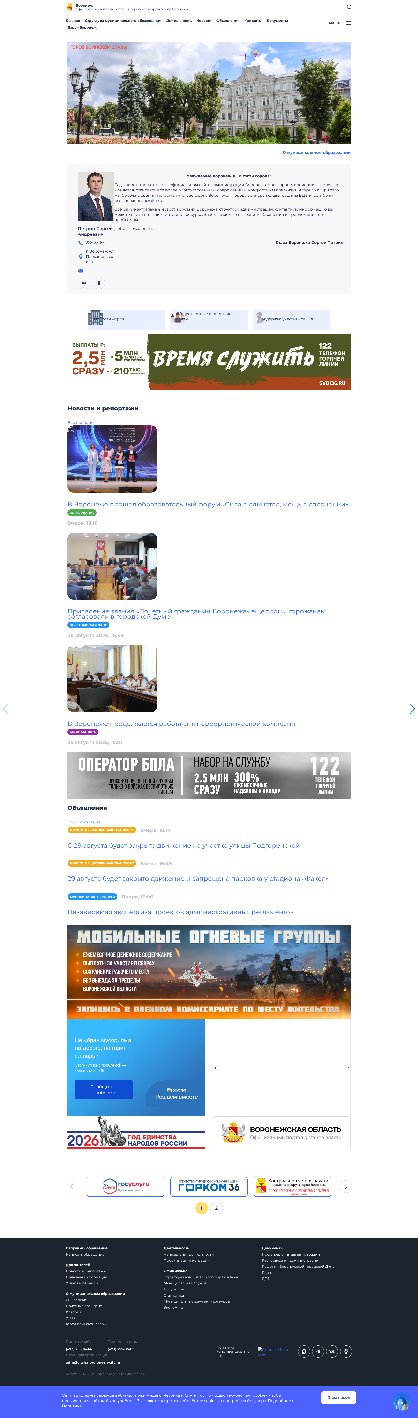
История (73, 1312)
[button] (412, 709)
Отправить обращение (87, 1248)
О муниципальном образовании (317, 152)
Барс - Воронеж (82, 27)
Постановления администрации (291, 1254)
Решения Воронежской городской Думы (298, 1266)
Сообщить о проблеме (103, 1089)
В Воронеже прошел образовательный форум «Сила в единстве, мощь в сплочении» (207, 504)
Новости (204, 20)
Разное (268, 1272)
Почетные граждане (88, 625)
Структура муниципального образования (123, 20)
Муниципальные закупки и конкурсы (197, 1301)
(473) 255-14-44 (79, 1349)
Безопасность (83, 732)
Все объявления (84, 822)
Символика (76, 1300)
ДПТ (265, 1278)
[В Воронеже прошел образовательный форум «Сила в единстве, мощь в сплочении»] (112, 458)
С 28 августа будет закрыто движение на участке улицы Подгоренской (183, 845)
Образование (82, 512)
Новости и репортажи (86, 1271)
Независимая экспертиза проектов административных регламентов (180, 912)
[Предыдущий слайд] (215, 1068)
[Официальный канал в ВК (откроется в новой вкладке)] (332, 1351)
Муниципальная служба (185, 1283)
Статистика (174, 1295)
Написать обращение (85, 1254)
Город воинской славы (86, 1324)
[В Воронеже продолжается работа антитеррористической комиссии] (112, 678)
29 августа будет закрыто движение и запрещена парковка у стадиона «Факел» (197, 878)
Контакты (253, 20)
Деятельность (179, 20)
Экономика (174, 1307)
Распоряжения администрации (290, 1260)
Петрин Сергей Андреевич (95, 231)
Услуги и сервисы (82, 1283)
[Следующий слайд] (348, 1068)
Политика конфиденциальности (233, 1351)
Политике (72, 1406)
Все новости (80, 422)
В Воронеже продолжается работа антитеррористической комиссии (181, 724)
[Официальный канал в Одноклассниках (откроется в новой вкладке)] (346, 1351)
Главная (73, 20)
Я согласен (339, 1397)
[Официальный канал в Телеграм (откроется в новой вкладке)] (318, 1351)
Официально (175, 1271)
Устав (71, 1318)
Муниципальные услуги (92, 896)
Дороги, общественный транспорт (102, 830)
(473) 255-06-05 (121, 1349)
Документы (277, 20)
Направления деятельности (189, 1254)
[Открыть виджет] (401, 1401)
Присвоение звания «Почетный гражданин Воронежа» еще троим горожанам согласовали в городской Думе (196, 613)
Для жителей (78, 1265)
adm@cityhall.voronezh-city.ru (93, 1362)
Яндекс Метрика (163, 1395)
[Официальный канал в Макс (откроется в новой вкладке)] (304, 1351)
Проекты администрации (187, 1260)
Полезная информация (86, 1277)
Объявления (227, 20)
